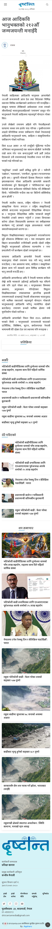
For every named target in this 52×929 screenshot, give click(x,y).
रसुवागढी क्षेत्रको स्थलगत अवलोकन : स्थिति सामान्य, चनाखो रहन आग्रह (24, 824)
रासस (12, 45)
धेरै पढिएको (9, 435)
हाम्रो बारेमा (13, 895)
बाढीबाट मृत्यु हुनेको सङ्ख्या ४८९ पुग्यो (19, 422)
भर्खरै (5, 360)
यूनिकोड (45, 893)
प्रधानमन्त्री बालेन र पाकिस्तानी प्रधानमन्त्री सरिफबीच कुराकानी (26, 399)
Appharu (28, 926)
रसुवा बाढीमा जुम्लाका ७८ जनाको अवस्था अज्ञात (24, 416)
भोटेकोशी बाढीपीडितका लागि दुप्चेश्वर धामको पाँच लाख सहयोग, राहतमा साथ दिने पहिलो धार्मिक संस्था (25, 370)
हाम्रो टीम (5, 895)
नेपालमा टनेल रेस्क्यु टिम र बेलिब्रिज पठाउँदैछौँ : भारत (24, 390)
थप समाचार (26, 528)
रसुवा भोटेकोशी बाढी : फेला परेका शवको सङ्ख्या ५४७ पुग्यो (25, 408)
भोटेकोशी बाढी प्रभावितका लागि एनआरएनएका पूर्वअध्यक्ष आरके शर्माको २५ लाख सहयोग (24, 381)
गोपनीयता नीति (24, 895)
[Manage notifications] (5, 924)
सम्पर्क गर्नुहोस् (34, 895)
